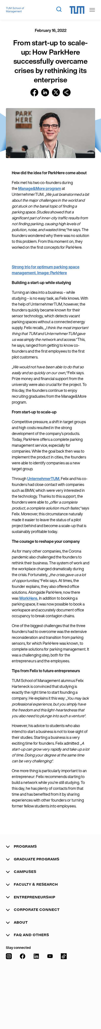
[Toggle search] (59, 9)
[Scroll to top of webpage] (90, 1014)
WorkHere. (28, 598)
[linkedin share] (45, 92)
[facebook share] (34, 92)
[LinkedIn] (36, 986)
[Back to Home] (15, 10)
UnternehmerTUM (43, 479)
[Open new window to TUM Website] (77, 10)
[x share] (56, 92)
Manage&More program (39, 188)
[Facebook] (22, 986)
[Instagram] (9, 986)
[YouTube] (50, 986)
